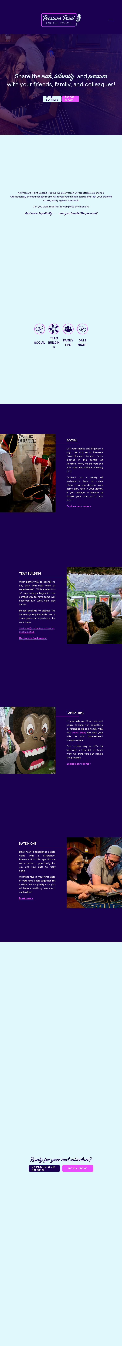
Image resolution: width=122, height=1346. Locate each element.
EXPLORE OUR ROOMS (43, 1168)
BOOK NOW (69, 99)
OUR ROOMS (52, 99)
